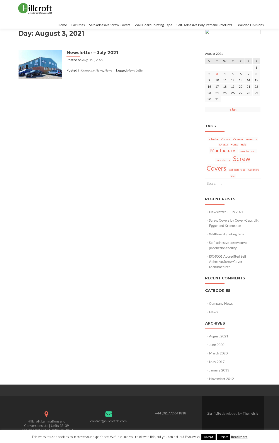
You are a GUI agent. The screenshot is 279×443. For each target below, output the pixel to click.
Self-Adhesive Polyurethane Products (204, 25)
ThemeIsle (250, 413)
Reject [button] (224, 437)
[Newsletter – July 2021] (40, 64)
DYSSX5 (223, 144)
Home (62, 25)
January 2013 (219, 370)
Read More (239, 437)
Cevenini (238, 139)
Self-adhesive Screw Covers (109, 25)
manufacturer (248, 151)
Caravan (226, 139)
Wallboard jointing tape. (227, 234)
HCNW (234, 144)
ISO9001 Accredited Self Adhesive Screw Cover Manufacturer (227, 261)
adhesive (214, 139)
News (108, 70)
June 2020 (216, 344)
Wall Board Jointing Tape (153, 25)
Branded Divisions (250, 25)
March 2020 (218, 353)
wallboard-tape (237, 169)
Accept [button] (208, 437)
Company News (92, 70)
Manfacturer (223, 150)
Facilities (78, 25)
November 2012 (221, 378)
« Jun (232, 109)
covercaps (251, 139)
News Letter (135, 70)
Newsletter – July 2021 (92, 52)
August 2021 (218, 336)
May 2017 (217, 361)
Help (243, 144)
